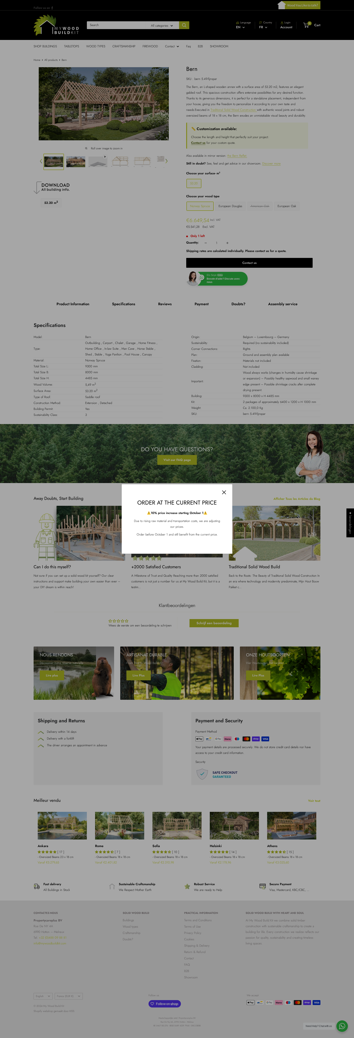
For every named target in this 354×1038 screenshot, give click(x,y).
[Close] (224, 492)
